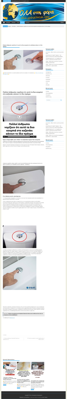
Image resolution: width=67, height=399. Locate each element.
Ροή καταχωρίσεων (49, 93)
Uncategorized (48, 72)
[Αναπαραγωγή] (4, 136)
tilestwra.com (12, 317)
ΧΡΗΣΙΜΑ (22, 22)
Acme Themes (44, 397)
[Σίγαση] (33, 136)
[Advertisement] (24, 36)
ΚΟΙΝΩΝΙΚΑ (8, 22)
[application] (19, 117)
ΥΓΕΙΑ (18, 22)
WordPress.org (48, 96)
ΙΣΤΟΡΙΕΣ (47, 77)
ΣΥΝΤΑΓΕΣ (27, 22)
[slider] (19, 136)
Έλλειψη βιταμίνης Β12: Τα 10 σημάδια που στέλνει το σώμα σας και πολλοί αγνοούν (28, 1)
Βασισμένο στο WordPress (24, 397)
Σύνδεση (47, 91)
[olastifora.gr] (33, 20)
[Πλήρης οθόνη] (35, 136)
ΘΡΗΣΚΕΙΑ (13, 22)
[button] (20, 117)
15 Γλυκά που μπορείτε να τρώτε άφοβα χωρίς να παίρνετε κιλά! (35, 339)
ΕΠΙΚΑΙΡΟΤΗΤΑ (49, 73)
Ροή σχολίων (48, 94)
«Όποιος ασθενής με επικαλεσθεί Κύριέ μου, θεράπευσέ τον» (11, 339)
